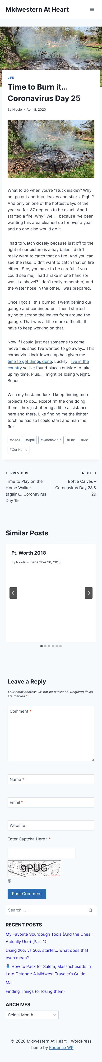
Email (16, 802)
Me (84, 440)
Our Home (18, 449)
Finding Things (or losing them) (35, 991)
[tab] (41, 646)
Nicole (17, 109)
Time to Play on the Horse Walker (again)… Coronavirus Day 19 (26, 487)
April (30, 440)
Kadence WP (61, 1047)
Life (11, 77)
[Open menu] (92, 9)
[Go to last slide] (13, 593)
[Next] (89, 593)
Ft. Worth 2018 (28, 553)
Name (17, 779)
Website (17, 825)
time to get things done (30, 361)
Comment (21, 711)
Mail (10, 982)
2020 (15, 440)
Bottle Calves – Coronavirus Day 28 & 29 (75, 484)
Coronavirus (51, 440)
